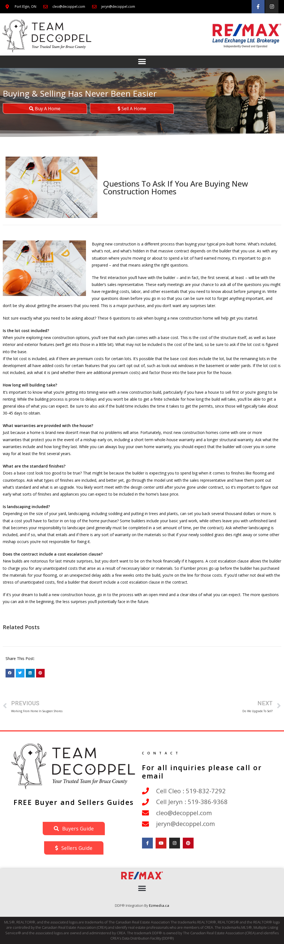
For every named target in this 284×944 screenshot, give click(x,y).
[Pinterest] (188, 843)
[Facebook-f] (258, 6)
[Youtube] (161, 843)
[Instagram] (271, 6)
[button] (142, 62)
